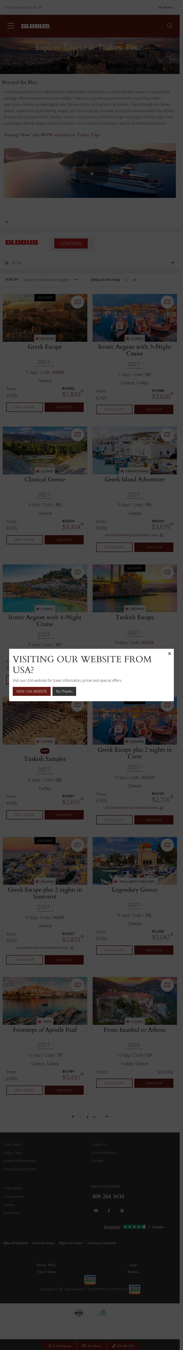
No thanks (64, 691)
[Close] (169, 653)
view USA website (31, 691)
